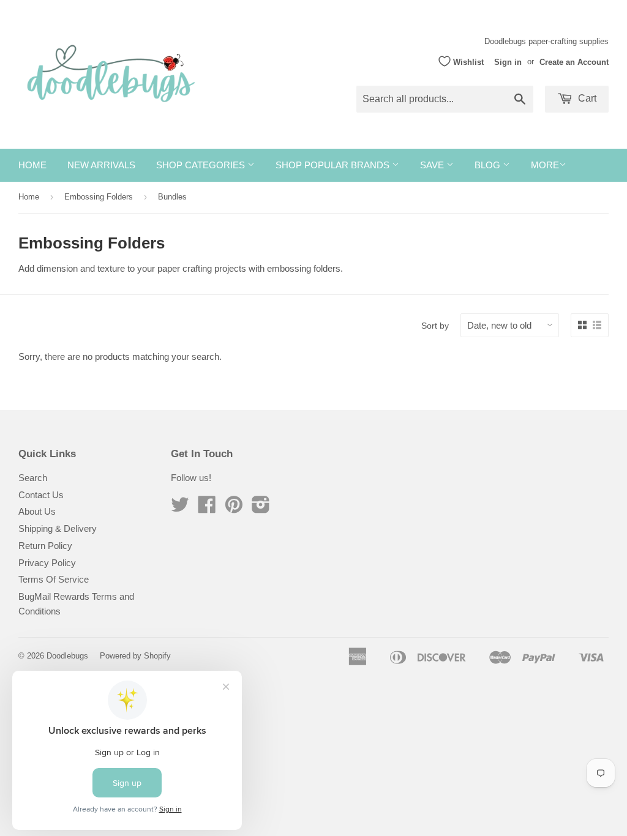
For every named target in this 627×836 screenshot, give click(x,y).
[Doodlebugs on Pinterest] (234, 508)
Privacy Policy (47, 563)
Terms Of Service (53, 579)
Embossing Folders (98, 196)
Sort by (435, 325)
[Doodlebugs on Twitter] (180, 508)
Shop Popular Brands (334, 165)
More (545, 165)
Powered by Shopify (135, 655)
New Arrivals (101, 165)
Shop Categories (201, 165)
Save (433, 165)
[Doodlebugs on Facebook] (207, 508)
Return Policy (45, 545)
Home (32, 165)
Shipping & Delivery (57, 528)
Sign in (508, 61)
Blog (489, 165)
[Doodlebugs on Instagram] (261, 508)
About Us (37, 511)
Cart (586, 98)
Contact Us (41, 495)
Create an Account (574, 61)
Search (32, 477)
